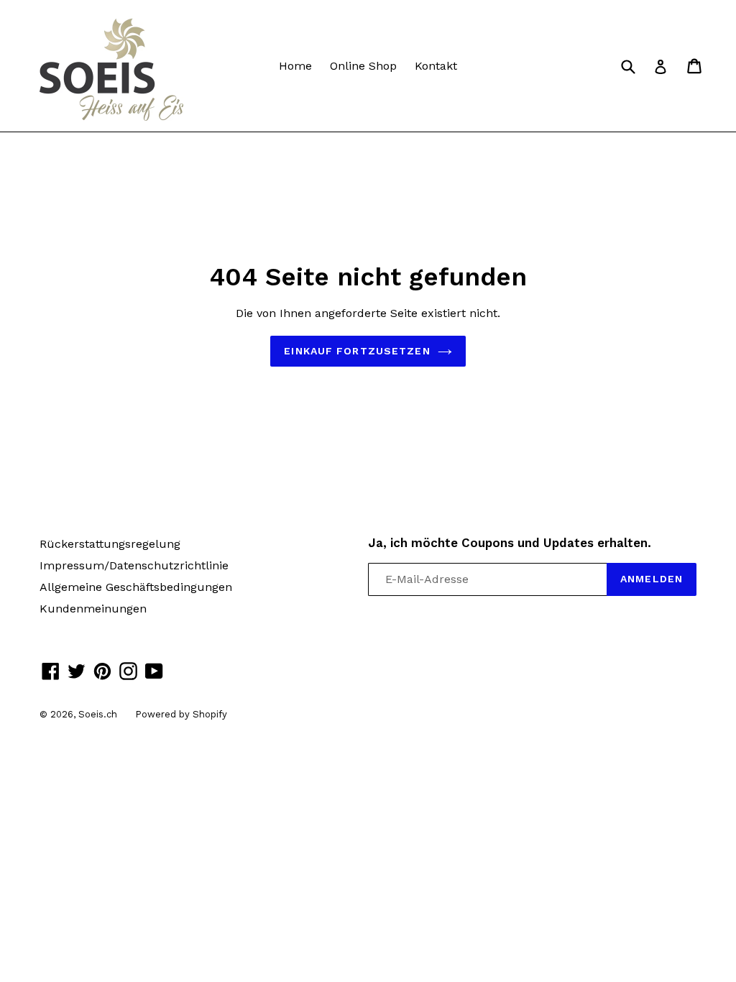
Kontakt (436, 66)
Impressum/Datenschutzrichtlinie (134, 565)
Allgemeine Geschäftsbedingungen (136, 587)
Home (295, 66)
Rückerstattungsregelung (110, 544)
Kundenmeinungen (93, 608)
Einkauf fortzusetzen (357, 351)
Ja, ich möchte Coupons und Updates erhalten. (509, 543)
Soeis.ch (97, 714)
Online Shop (363, 66)
